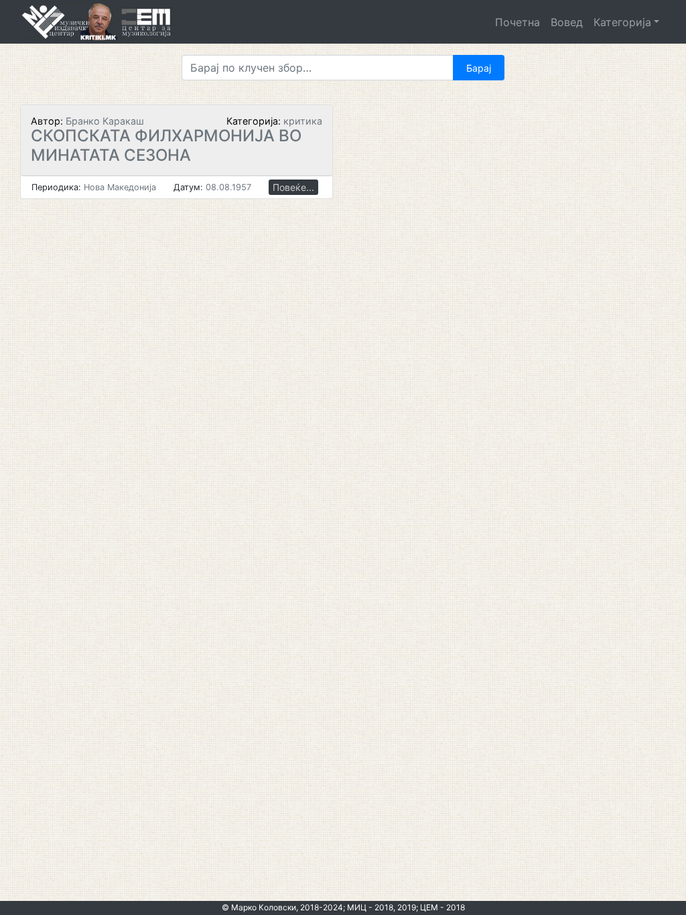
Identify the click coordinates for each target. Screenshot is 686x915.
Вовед (567, 22)
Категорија (622, 22)
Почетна (517, 22)
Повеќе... (293, 187)
